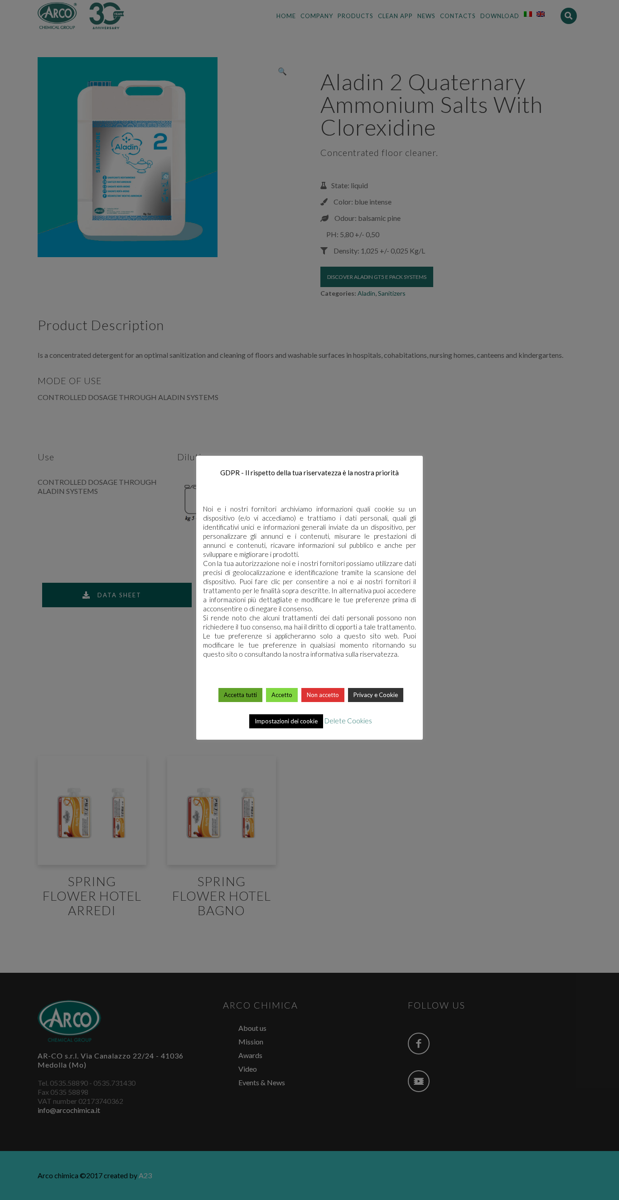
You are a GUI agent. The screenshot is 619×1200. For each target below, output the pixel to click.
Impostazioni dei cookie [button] (286, 721)
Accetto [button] (281, 694)
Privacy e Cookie (375, 694)
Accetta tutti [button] (240, 694)
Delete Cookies (348, 721)
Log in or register (310, 930)
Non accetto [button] (323, 694)
